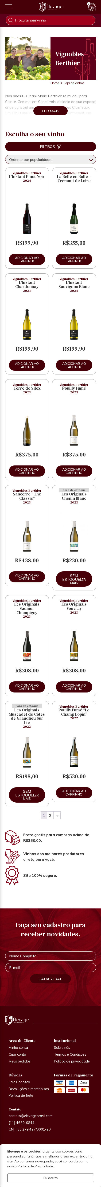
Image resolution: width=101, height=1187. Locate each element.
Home (54, 83)
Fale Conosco (19, 1082)
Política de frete (21, 1095)
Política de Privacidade (35, 1166)
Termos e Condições (70, 1054)
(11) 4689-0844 (22, 1123)
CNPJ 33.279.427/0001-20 (30, 1129)
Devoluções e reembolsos (29, 1089)
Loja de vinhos (74, 83)
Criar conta (17, 1054)
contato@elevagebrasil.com (31, 1116)
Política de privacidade (72, 1061)
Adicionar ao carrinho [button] (27, 259)
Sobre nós (62, 1047)
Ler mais (78, 581)
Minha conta (18, 1047)
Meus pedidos (20, 1061)
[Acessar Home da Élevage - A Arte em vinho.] (50, 7)
